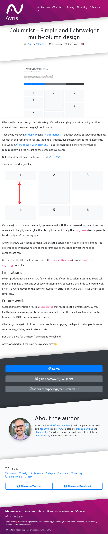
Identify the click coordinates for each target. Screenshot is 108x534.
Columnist (57, 521)
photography (41, 432)
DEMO (56, 157)
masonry (77, 473)
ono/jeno (66, 425)
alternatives (53, 134)
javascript (39, 473)
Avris (30, 44)
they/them (55, 425)
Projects (59, 7)
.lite (10, 516)
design (24, 473)
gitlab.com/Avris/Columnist (55, 379)
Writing (83, 7)
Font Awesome (77, 521)
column (12, 473)
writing (89, 428)
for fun (58, 428)
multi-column (15, 476)
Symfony (34, 521)
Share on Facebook (79, 486)
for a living (45, 428)
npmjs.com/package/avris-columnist (56, 389)
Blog (71, 7)
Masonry (32, 134)
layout (52, 473)
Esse (41, 521)
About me (44, 7)
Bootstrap (47, 521)
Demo (55, 368)
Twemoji (9, 524)
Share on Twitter (30, 486)
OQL (49, 530)
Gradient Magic (24, 524)
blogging (80, 428)
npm (29, 476)
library (64, 473)
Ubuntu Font (90, 521)
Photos (96, 7)
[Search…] (38, 10)
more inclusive (42, 435)
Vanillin (66, 521)
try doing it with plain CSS (33, 144)
